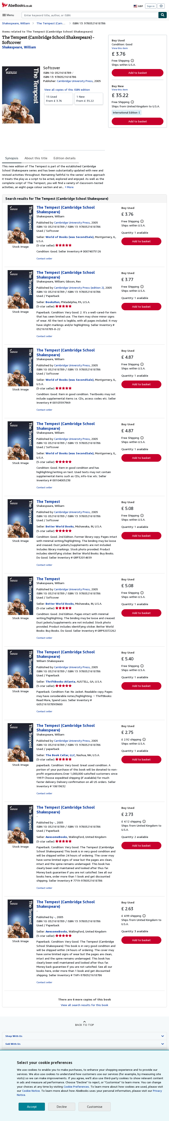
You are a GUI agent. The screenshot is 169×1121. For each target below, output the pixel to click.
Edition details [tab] (65, 158)
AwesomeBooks (56, 837)
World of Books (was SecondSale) (70, 237)
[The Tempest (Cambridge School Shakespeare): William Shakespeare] (20, 687)
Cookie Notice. (31, 1090)
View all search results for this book (84, 1005)
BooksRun (53, 302)
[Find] (162, 15)
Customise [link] (94, 1106)
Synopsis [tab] (11, 158)
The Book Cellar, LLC (60, 755)
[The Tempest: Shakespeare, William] (20, 536)
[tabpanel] (53, 176)
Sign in (151, 6)
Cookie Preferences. (77, 1086)
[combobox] (90, 15)
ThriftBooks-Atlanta (60, 681)
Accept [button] (31, 1106)
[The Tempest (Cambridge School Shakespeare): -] (20, 842)
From (54, 98)
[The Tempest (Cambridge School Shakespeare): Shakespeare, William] (20, 242)
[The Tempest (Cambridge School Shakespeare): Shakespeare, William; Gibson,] (20, 307)
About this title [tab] (36, 158)
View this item (120, 48)
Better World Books (60, 526)
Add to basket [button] (137, 72)
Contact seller (44, 258)
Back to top (84, 1024)
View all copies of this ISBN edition (67, 89)
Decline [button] (62, 1106)
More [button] (70, 187)
